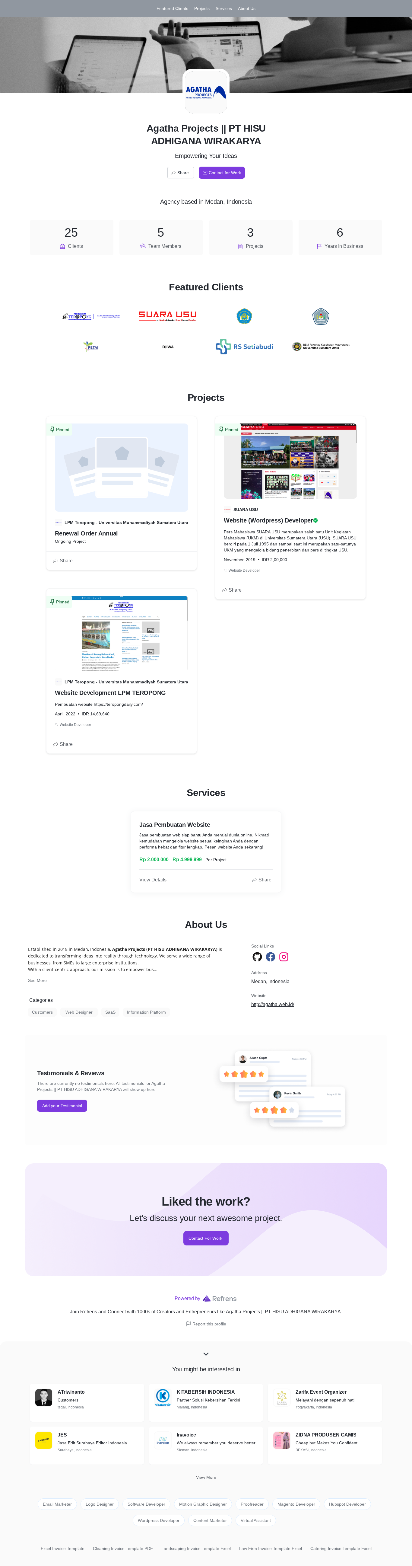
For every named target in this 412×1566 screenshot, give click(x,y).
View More (206, 1477)
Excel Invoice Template (62, 1548)
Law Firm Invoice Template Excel (270, 1548)
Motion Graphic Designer (203, 1504)
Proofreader (252, 1504)
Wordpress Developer (158, 1520)
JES (62, 1434)
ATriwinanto (71, 1392)
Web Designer (79, 1012)
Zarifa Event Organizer (321, 1392)
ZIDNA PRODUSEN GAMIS (326, 1434)
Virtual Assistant (256, 1520)
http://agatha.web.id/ (272, 1004)
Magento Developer (296, 1504)
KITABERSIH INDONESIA (206, 1392)
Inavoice (186, 1434)
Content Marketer (210, 1520)
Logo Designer (100, 1504)
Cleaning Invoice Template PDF (123, 1548)
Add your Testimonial (62, 1105)
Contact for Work (225, 172)
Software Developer (146, 1504)
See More (37, 980)
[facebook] (271, 957)
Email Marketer (57, 1504)
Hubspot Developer (347, 1504)
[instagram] (284, 957)
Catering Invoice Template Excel (341, 1548)
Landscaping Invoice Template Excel (196, 1548)
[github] (257, 957)
